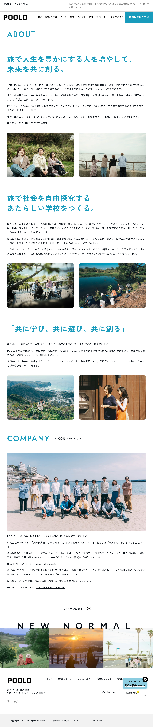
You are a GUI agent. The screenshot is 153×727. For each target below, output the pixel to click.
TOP (40, 17)
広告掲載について (127, 4)
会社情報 (56, 720)
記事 (72, 17)
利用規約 (65, 720)
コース (63, 17)
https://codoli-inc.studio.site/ (50, 587)
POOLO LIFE (64, 678)
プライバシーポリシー (80, 720)
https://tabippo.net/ (46, 563)
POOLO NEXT (84, 678)
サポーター (101, 17)
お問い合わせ (75, 7)
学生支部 (114, 4)
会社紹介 (90, 4)
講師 (91, 17)
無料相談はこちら (139, 17)
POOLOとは (51, 17)
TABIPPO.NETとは (77, 4)
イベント (81, 17)
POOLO (106, 4)
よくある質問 (117, 17)
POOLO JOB (104, 678)
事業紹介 (99, 4)
